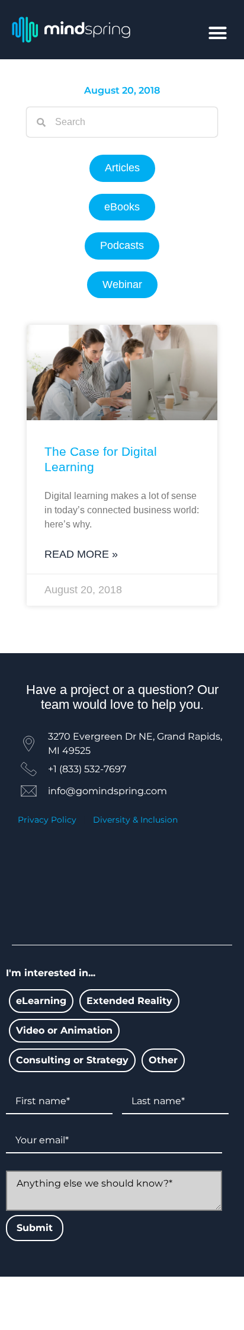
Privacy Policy (47, 819)
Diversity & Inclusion (135, 819)
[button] (218, 33)
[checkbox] (41, 1001)
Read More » (81, 554)
